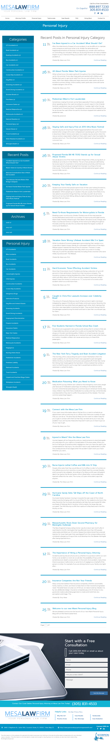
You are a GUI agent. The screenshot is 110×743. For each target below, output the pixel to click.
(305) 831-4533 (84, 703)
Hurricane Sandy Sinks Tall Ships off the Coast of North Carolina (77, 493)
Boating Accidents (13, 55)
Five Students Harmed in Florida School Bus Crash (75, 325)
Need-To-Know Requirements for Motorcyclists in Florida (78, 212)
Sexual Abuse (11, 129)
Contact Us (101, 18)
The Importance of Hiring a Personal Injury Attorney (76, 552)
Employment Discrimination (15, 318)
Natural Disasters (13, 119)
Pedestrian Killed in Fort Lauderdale (68, 99)
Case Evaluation (97, 719)
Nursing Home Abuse (13, 353)
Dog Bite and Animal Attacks (15, 303)
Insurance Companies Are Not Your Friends (72, 580)
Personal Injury (36, 18)
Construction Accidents (15, 70)
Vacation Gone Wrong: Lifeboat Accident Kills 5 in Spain (78, 240)
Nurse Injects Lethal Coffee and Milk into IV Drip (74, 465)
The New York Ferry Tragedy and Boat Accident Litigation (79, 353)
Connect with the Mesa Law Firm (67, 409)
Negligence (10, 348)
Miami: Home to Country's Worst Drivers (19, 168)
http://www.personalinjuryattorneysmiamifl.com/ (76, 728)
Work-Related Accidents (15, 139)
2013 (9, 227)
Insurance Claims (12, 104)
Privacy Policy (78, 712)
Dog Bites (10, 80)
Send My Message (99, 693)
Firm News (10, 99)
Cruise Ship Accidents (14, 75)
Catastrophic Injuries (13, 274)
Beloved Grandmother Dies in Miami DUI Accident (18, 174)
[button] (81, 715)
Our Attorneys (79, 719)
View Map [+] (49, 728)
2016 (8, 222)
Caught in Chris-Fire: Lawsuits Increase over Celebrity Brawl (76, 297)
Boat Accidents (12, 50)
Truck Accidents (12, 134)
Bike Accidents (11, 254)
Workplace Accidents (13, 382)
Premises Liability (12, 362)
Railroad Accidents (12, 367)
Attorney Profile (20, 18)
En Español (81, 8)
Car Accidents (12, 65)
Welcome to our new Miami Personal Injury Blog (74, 608)
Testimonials (51, 18)
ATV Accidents (12, 45)
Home (7, 18)
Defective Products (12, 298)
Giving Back (88, 18)
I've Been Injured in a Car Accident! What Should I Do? (77, 43)
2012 (9, 232)
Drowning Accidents (14, 85)
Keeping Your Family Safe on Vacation (69, 184)
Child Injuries (10, 279)
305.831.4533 (99, 9)
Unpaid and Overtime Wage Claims (18, 377)
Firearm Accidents (12, 323)
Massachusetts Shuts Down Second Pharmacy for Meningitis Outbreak (74, 523)
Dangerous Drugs (12, 294)
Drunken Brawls (12, 94)
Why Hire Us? (61, 716)
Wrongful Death (12, 144)
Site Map (70, 712)
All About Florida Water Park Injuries (69, 71)
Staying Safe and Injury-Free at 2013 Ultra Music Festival (78, 126)
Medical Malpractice (14, 109)
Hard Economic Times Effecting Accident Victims (74, 268)
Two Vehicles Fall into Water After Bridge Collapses (17, 181)
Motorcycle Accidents (14, 114)
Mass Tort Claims (11, 333)
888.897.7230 (99, 6)
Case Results (65, 18)
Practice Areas (62, 719)
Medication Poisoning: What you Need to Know (73, 381)
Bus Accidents (12, 60)
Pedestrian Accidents (13, 357)
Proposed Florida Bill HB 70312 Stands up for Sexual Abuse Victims (76, 155)
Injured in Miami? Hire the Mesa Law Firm (71, 437)
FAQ (76, 18)
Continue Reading (100, 60)
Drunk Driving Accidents (15, 89)
